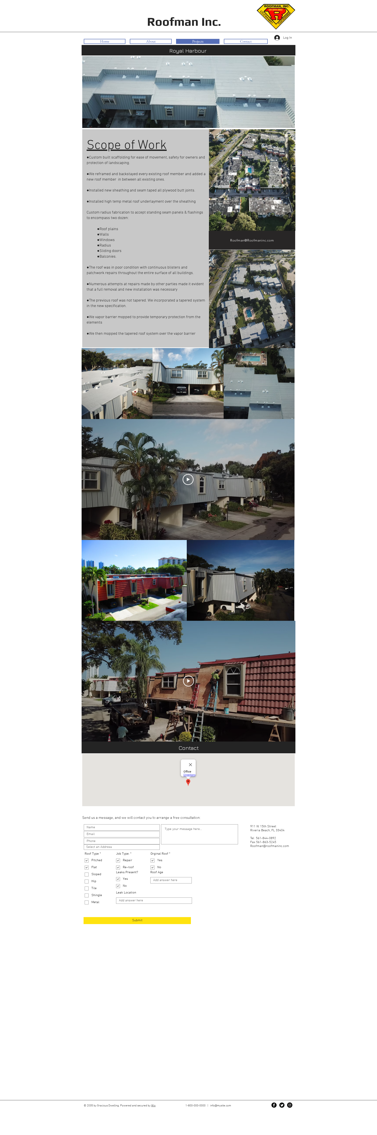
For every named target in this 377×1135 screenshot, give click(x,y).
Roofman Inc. (185, 21)
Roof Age (156, 872)
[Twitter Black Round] (281, 1105)
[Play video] (188, 479)
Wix (153, 1105)
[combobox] (122, 847)
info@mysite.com (220, 1105)
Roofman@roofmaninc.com (269, 846)
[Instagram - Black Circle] (289, 1105)
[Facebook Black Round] (274, 1105)
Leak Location (126, 892)
